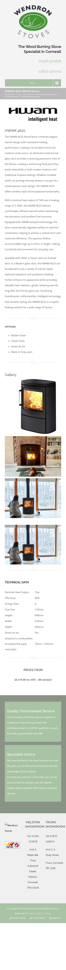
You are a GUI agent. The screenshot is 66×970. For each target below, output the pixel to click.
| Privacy (47, 913)
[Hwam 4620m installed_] (33, 526)
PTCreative (30, 913)
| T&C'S (38, 913)
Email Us (56, 918)
